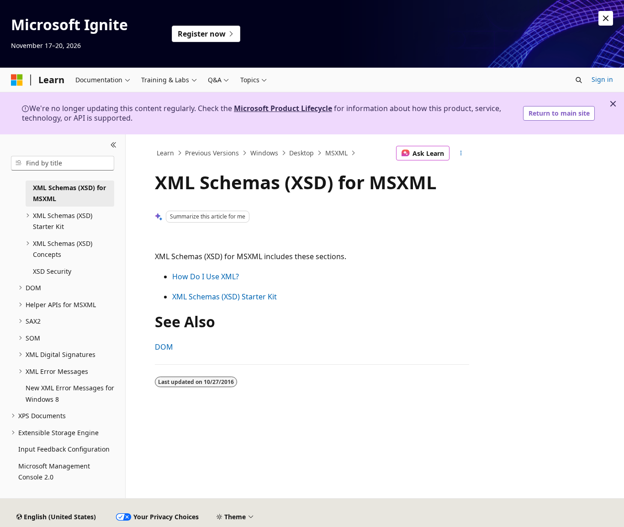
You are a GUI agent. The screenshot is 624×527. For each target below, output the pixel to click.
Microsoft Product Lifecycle (283, 108)
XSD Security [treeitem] (52, 271)
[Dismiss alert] (605, 18)
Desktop (301, 153)
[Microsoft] (17, 80)
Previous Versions (212, 153)
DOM (164, 347)
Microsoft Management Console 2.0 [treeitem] (54, 472)
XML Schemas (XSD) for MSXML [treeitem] (69, 193)
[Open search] (579, 80)
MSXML (336, 153)
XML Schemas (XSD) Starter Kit (224, 297)
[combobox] (62, 163)
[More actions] (461, 153)
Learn (165, 153)
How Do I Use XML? (205, 276)
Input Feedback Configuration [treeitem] (64, 449)
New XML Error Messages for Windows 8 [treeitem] (70, 393)
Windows (264, 153)
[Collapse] (114, 145)
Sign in (602, 79)
